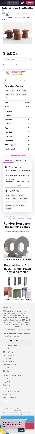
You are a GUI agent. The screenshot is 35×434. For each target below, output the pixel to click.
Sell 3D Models (8, 362)
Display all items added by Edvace (17, 231)
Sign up (30, 3)
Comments (18, 160)
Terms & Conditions (9, 398)
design (14, 195)
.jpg (12, 94)
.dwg (18, 91)
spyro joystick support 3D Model (17, 219)
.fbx (24, 91)
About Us (7, 307)
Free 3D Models (8, 355)
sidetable (9, 202)
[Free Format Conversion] (6, 97)
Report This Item (18, 156)
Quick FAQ (6, 385)
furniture (8, 209)
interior (21, 195)
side (20, 198)
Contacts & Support (12, 375)
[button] (29, 249)
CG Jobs (6, 371)
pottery (21, 205)
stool (15, 205)
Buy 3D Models (10, 345)
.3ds (7, 91)
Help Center (7, 382)
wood (7, 195)
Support (5, 379)
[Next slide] (30, 36)
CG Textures (7, 358)
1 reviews (24, 75)
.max (12, 91)
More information (12, 426)
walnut (8, 198)
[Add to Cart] (25, 255)
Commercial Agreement (11, 391)
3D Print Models (8, 352)
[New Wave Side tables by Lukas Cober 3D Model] (17, 287)
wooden (8, 205)
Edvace (16, 71)
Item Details (8, 160)
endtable (17, 202)
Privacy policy (8, 395)
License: (9, 65)
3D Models (7, 349)
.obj (7, 94)
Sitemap (23, 415)
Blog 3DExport (8, 368)
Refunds (6, 401)
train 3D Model (11, 217)
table (14, 198)
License (5, 388)
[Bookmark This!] (29, 255)
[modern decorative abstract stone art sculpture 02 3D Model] (17, 247)
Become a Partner (9, 365)
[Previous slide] (5, 36)
